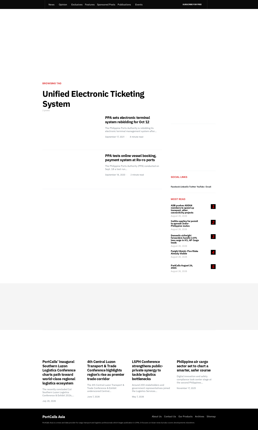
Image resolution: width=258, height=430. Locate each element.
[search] (211, 4)
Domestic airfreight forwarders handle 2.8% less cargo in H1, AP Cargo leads (185, 239)
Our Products (185, 416)
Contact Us (170, 416)
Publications (124, 4)
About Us (157, 416)
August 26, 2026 (179, 216)
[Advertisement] (129, 55)
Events (139, 4)
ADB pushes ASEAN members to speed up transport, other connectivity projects (182, 209)
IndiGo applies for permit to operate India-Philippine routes (184, 223)
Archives (199, 416)
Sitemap (211, 416)
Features (90, 4)
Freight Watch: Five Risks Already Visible (184, 252)
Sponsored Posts (106, 4)
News (51, 4)
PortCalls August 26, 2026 (182, 266)
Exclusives (77, 4)
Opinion (63, 4)
